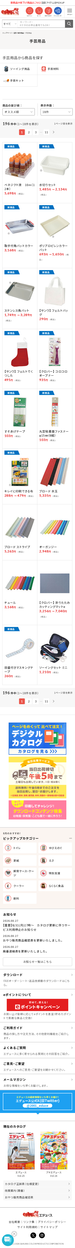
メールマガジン (14, 1079)
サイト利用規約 (27, 1227)
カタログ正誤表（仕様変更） (22, 1184)
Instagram (42, 1235)
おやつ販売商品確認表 (19, 1197)
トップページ (7, 33)
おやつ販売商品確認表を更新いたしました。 (33, 940)
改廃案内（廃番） (15, 1190)
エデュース (37, 1214)
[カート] (39, 11)
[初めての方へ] (48, 11)
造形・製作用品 (19, 33)
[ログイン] (29, 11)
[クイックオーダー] (57, 11)
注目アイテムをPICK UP (37, 2)
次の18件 (53, 132)
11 (46, 132)
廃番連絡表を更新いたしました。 (25, 951)
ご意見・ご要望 (14, 1063)
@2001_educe (37, 1106)
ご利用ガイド (13, 1027)
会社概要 (14, 1222)
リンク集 (29, 1222)
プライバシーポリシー (52, 1222)
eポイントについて (17, 994)
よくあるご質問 (14, 1047)
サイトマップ (49, 1227)
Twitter (33, 1235)
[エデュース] (10, 11)
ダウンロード (13, 974)
